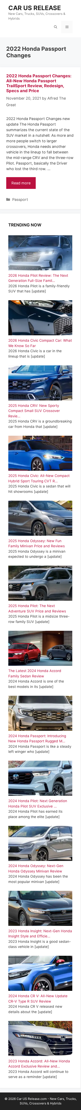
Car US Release (34, 8)
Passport (20, 199)
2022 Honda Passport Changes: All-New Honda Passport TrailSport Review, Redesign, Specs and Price (38, 83)
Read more (21, 183)
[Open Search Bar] (55, 27)
